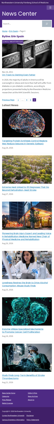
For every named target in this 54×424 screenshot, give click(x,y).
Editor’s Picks (32, 393)
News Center (19, 14)
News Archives (33, 396)
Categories (5, 396)
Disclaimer (30, 415)
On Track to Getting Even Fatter (18, 75)
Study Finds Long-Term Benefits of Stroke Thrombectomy (23, 377)
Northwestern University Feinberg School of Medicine (25, 2)
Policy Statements (33, 420)
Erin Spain (13, 31)
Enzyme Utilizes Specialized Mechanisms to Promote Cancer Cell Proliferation (22, 330)
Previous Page (8, 99)
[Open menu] (50, 7)
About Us (31, 400)
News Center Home (8, 393)
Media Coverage (7, 403)
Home (4, 31)
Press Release (6, 400)
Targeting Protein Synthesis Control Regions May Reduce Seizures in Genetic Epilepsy (24, 142)
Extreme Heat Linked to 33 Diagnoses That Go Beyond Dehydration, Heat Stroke (25, 189)
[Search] (46, 23)
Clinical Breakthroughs (13, 42)
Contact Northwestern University (13, 415)
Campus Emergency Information (13, 420)
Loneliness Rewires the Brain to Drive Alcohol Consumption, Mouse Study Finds (25, 284)
